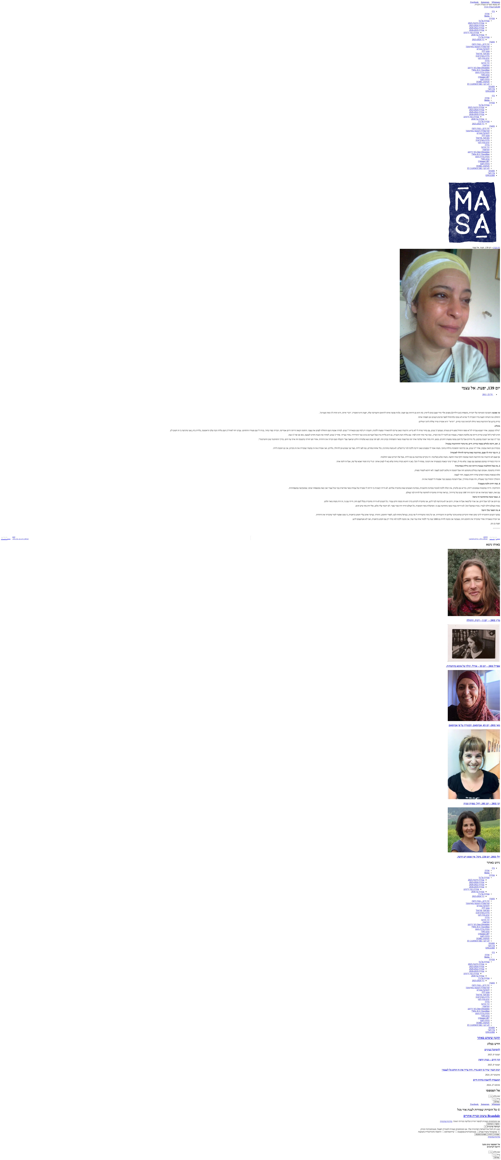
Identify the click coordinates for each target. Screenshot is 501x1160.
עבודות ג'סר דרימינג (471, 32)
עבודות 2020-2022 (476, 28)
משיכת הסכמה (480, 1134)
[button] (250, 399)
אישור (497, 1124)
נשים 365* (485, 75)
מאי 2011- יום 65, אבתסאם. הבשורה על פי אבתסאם (474, 725)
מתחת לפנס (485, 79)
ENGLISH (490, 91)
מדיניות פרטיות (446, 1121)
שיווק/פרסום (450, 1132)
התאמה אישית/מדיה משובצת (430, 1132)
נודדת (487, 60)
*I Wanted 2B (484, 77)
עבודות (492, 18)
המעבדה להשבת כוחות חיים (486, 1079)
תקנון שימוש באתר (488, 1037)
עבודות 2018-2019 (476, 30)
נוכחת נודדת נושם (482, 72)
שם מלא (496, 1096)
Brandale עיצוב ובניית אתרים (481, 1115)
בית (493, 11)
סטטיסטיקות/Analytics (467, 1132)
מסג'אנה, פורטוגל (483, 53)
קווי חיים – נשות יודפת (481, 44)
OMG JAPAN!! (483, 82)
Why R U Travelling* (481, 70)
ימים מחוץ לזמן (484, 58)
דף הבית (496, 247)
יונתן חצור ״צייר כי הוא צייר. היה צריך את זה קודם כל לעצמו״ (471, 1069)
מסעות (492, 42)
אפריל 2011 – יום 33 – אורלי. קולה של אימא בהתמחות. (473, 666)
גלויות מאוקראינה (483, 56)
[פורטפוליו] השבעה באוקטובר (478, 46)
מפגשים (492, 86)
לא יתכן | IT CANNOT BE (478, 84)
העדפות (490, 1124)
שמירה (496, 1134)
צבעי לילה (486, 51)
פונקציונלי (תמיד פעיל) (488, 1132)
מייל (498, 1099)
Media (487, 16)
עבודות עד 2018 (477, 35)
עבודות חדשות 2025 (476, 23)
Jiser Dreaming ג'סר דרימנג (479, 68)
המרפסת (486, 65)
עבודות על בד (484, 21)
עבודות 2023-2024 (476, 25)
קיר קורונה (485, 63)
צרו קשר (491, 89)
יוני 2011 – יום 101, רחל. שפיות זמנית (482, 803)
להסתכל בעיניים (483, 49)
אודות (487, 14)
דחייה (490, 1134)
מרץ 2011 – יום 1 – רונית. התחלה (483, 620)
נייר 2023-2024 (478, 39)
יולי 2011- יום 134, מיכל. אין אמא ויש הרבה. (478, 856)
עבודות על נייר (484, 37)
